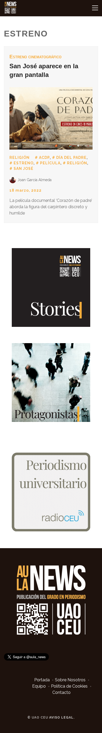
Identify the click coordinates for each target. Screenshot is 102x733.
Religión (19, 157)
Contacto (61, 692)
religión (77, 163)
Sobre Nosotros (70, 679)
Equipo (39, 686)
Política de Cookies (69, 686)
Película (50, 163)
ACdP (44, 157)
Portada (42, 679)
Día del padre (71, 157)
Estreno (23, 163)
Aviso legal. (62, 717)
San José (23, 168)
